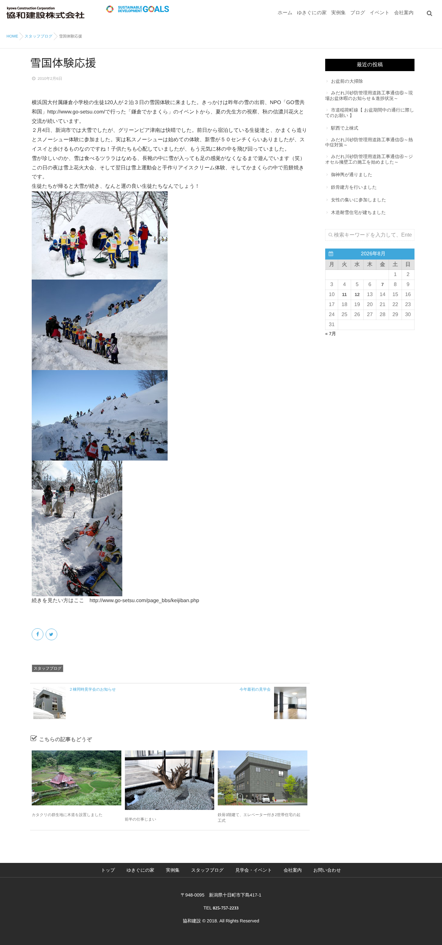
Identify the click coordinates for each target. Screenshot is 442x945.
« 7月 (330, 333)
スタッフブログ (47, 668)
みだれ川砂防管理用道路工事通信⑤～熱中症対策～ (369, 142)
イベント (380, 13)
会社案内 (404, 13)
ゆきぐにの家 (312, 13)
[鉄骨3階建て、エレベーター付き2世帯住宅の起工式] (262, 777)
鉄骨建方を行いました (354, 187)
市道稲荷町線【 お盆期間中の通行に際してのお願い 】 (369, 112)
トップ (108, 870)
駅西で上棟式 (344, 128)
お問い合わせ (327, 870)
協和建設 (192, 920)
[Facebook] (38, 634)
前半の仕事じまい (140, 819)
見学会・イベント (253, 870)
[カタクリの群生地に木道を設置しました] (76, 777)
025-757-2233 (225, 908)
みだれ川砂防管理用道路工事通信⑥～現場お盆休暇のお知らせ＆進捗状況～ (369, 95)
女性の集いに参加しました (358, 199)
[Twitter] (52, 634)
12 (357, 294)
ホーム (285, 13)
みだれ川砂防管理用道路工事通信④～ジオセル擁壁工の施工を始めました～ (369, 159)
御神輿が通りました (351, 174)
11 (344, 294)
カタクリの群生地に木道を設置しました (67, 814)
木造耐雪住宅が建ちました (358, 212)
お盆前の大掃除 (347, 81)
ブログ (357, 13)
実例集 (338, 13)
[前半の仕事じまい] (170, 780)
